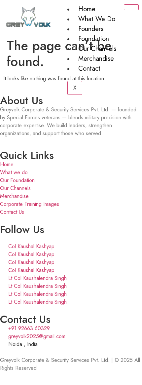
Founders (90, 29)
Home (86, 9)
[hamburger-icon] (131, 7)
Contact (89, 68)
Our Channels (97, 49)
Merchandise (96, 58)
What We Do (96, 19)
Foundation (93, 39)
